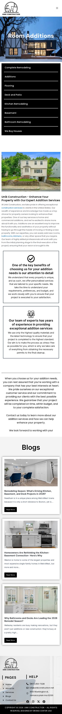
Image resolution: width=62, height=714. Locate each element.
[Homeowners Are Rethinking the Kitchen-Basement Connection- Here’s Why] (31, 534)
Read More (10, 510)
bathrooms (7, 236)
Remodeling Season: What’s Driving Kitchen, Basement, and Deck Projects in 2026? (28, 492)
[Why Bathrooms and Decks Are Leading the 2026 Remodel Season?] (31, 599)
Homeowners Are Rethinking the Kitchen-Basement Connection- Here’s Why (26, 554)
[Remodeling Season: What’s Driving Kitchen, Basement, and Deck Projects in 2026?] (31, 472)
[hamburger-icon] (57, 8)
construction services (12, 207)
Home (25, 45)
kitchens (17, 236)
